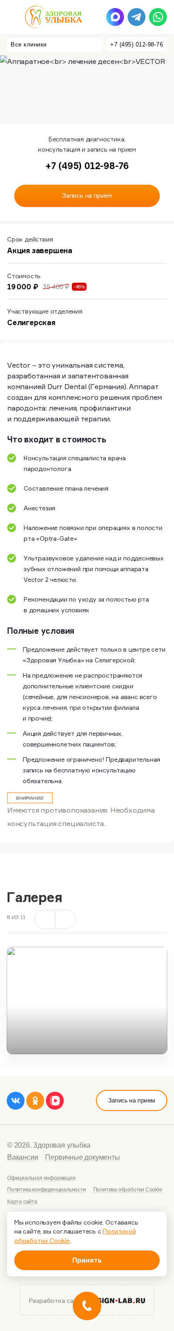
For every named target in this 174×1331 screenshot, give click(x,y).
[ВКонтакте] (16, 1101)
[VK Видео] (55, 1101)
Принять (87, 1260)
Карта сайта (22, 1202)
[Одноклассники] (35, 1101)
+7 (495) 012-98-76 (136, 44)
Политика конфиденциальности (46, 1190)
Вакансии (22, 1157)
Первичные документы (82, 1157)
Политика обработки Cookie (127, 1190)
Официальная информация (41, 1178)
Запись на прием (131, 1100)
